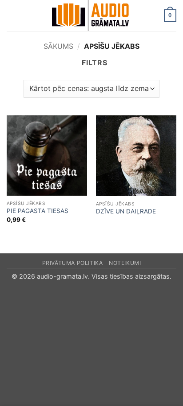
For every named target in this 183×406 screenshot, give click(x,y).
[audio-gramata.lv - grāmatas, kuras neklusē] (90, 15)
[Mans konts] (146, 15)
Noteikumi (125, 263)
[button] (12, 15)
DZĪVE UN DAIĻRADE (126, 211)
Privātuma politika (72, 263)
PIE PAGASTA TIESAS (37, 210)
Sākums (58, 46)
